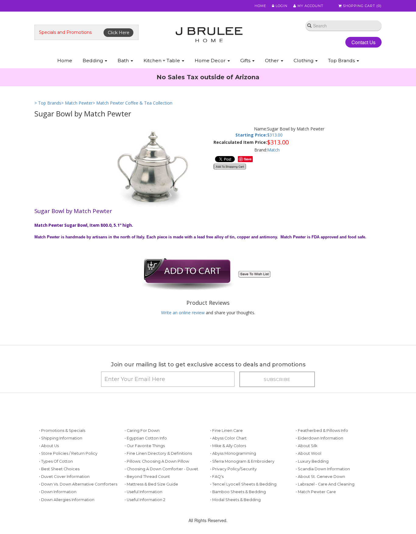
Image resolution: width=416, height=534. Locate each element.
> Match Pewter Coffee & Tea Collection (132, 103)
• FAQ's (217, 476)
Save (248, 159)
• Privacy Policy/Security (233, 469)
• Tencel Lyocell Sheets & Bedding (243, 484)
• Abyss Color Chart (228, 438)
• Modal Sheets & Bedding (235, 499)
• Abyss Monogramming (233, 453)
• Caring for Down (142, 430)
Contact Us (363, 42)
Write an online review (183, 312)
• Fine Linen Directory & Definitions (158, 453)
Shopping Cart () (362, 6)
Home (260, 6)
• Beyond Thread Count (147, 476)
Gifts (246, 60)
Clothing (304, 60)
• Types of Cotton (56, 461)
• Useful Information (143, 492)
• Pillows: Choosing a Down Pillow (157, 461)
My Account (309, 6)
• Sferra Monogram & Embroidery (242, 461)
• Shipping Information (60, 438)
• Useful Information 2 (145, 499)
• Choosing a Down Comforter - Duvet (161, 469)
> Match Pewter (77, 103)
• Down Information (57, 492)
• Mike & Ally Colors (228, 445)
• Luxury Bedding (312, 461)
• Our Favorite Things (145, 445)
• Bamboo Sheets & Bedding (238, 492)
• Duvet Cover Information (64, 476)
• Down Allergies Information (66, 499)
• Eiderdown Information (319, 438)
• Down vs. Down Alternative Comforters (78, 484)
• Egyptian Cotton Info (146, 438)
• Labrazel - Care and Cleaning (325, 484)
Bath (124, 60)
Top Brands (342, 60)
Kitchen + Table (162, 60)
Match (273, 150)
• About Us (49, 445)
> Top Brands (47, 103)
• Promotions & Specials (62, 430)
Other (272, 60)
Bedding (93, 60)
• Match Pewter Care (316, 492)
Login (280, 6)
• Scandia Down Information (323, 469)
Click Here (118, 32)
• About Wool (308, 453)
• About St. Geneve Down (320, 476)
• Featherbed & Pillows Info (322, 430)
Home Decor (211, 60)
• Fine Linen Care (226, 430)
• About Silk (306, 445)
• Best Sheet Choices (59, 469)
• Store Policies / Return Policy (68, 453)
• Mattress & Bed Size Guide (151, 484)
